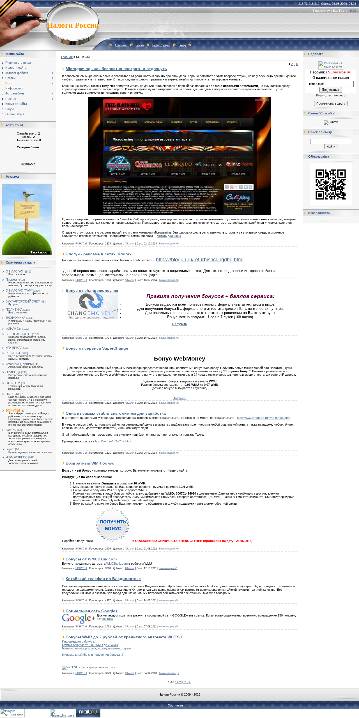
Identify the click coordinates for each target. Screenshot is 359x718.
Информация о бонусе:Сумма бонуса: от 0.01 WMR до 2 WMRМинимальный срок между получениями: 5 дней (96, 645)
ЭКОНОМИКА (15, 317)
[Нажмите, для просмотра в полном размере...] (179, 213)
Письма (11, 279)
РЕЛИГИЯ (13, 353)
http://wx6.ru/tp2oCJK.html (113, 441)
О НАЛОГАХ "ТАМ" (19, 290)
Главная (120, 45)
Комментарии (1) (168, 568)
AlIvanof (129, 243)
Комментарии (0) (169, 243)
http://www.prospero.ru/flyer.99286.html (263, 417)
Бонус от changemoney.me (92, 290)
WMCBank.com (117, 563)
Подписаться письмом (331, 95)
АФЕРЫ (11, 429)
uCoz (187, 705)
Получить (180, 398)
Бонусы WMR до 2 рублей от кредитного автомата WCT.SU (124, 637)
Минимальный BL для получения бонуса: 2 (92, 654)
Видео (10, 449)
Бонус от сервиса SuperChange (97, 348)
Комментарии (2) (169, 402)
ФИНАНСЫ (14, 328)
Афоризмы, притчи (19, 364)
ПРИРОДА (13, 372)
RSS (353, 10)
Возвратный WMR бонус (90, 463)
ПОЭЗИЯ (12, 394)
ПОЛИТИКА (14, 309)
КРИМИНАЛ (14, 347)
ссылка (107, 618)
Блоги (140, 45)
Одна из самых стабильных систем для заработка (116, 413)
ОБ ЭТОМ (13, 383)
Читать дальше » (169, 235)
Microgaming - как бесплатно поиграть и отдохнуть (116, 68)
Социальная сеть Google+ (92, 611)
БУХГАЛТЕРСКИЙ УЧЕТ (23, 301)
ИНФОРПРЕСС (16, 457)
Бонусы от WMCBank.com (91, 559)
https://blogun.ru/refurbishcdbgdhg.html (199, 259)
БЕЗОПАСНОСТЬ (18, 334)
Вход (182, 45)
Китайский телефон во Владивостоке (103, 578)
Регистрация (161, 45)
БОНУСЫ (13, 410)
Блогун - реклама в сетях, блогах (99, 254)
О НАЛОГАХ (14, 271)
